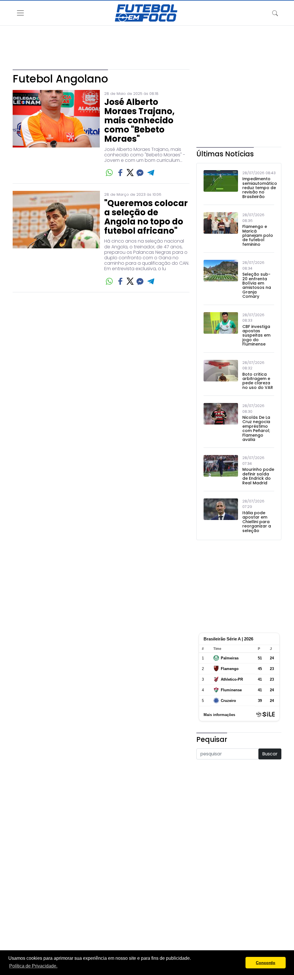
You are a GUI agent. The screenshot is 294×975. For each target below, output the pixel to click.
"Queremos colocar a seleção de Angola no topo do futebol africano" (146, 217)
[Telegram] (151, 173)
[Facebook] (120, 173)
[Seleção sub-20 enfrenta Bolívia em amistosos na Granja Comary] (221, 279)
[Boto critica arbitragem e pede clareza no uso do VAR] (221, 375)
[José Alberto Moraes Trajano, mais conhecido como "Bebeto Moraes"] (56, 134)
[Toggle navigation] (275, 13)
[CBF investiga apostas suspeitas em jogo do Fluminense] (221, 329)
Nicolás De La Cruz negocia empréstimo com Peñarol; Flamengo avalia (256, 428)
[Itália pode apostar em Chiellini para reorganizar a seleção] (221, 515)
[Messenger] (140, 173)
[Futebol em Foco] (146, 13)
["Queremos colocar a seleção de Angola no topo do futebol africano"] (56, 238)
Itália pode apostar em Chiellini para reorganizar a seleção (256, 522)
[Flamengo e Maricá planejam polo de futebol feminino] (221, 229)
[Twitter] (130, 172)
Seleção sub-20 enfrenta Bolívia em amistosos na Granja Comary (256, 285)
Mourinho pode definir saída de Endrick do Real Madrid (258, 476)
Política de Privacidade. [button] (33, 966)
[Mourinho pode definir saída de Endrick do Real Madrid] (221, 470)
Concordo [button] (265, 962)
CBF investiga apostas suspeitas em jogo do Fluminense (256, 336)
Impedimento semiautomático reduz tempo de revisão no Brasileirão (259, 188)
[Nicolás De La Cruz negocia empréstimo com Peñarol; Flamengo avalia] (221, 422)
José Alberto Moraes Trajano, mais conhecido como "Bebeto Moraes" (139, 120)
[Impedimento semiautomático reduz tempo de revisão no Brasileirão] (221, 184)
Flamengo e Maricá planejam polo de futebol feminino (257, 235)
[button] (239, 962)
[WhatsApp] (109, 173)
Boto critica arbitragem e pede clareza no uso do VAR (257, 381)
